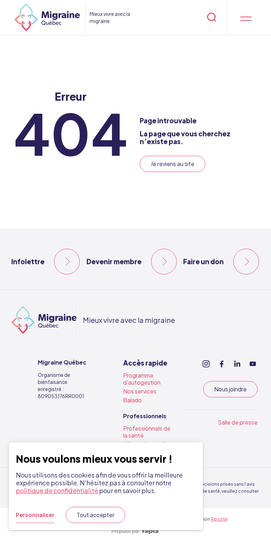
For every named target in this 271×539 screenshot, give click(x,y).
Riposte (219, 519)
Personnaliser (35, 515)
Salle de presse (238, 422)
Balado (132, 400)
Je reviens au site (172, 163)
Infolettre (27, 261)
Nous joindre (230, 389)
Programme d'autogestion (142, 379)
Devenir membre (113, 261)
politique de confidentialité (57, 490)
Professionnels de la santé (146, 432)
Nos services (139, 391)
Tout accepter (95, 515)
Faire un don (203, 261)
